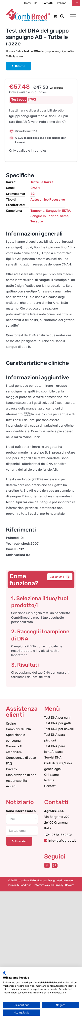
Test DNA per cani (57, 717)
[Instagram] (55, 865)
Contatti (50, 786)
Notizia (49, 780)
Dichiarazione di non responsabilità (21, 778)
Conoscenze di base (21, 758)
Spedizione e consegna (15, 737)
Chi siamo (51, 775)
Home (10, 51)
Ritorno (20, 66)
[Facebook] (47, 865)
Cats (18, 51)
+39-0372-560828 (58, 835)
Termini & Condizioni (20, 885)
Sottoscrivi (19, 841)
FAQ (9, 763)
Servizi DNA (53, 757)
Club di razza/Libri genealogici (58, 766)
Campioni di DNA (18, 729)
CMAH (35, 188)
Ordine (11, 723)
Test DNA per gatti (57, 723)
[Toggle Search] (62, 16)
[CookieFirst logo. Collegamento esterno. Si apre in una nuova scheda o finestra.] (4, 973)
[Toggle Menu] (73, 16)
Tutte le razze (41, 182)
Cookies (69, 885)
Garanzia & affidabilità (14, 749)
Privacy (11, 769)
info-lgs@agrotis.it (62, 840)
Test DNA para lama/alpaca (54, 749)
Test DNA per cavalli (59, 729)
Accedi (11, 786)
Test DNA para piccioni (54, 737)
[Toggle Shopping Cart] (55, 16)
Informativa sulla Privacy (48, 885)
